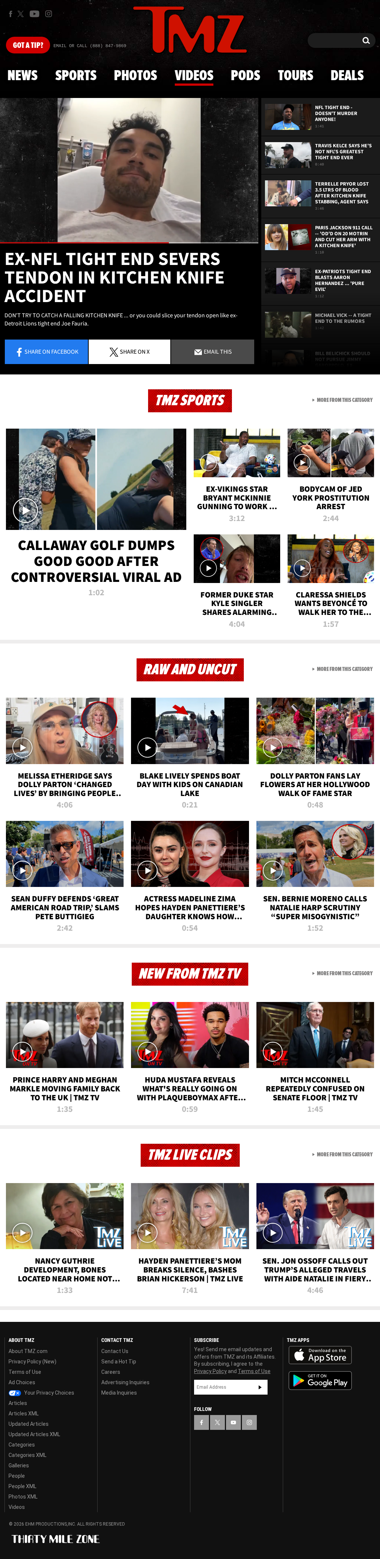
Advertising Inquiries (125, 1382)
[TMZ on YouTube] (233, 1422)
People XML (22, 1486)
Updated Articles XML (34, 1434)
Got (28, 45)
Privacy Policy (210, 1371)
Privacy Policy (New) (32, 1362)
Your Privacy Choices (48, 1393)
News (22, 76)
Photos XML (23, 1497)
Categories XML (27, 1455)
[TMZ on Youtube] (34, 13)
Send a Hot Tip (118, 1362)
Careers (110, 1372)
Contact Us (114, 1351)
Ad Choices (22, 1382)
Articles (18, 1403)
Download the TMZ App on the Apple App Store (320, 1355)
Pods (245, 76)
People (17, 1476)
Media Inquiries (119, 1393)
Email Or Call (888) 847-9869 (89, 46)
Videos (194, 76)
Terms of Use (25, 1372)
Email (217, 351)
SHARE (135, 351)
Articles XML (24, 1413)
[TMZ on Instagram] (48, 14)
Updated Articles (29, 1424)
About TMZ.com (28, 1351)
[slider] (129, 243)
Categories (22, 1445)
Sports (75, 76)
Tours (295, 76)
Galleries (19, 1465)
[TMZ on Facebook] (10, 14)
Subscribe (260, 1387)
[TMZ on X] (22, 14)
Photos (135, 76)
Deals (347, 76)
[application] (129, 170)
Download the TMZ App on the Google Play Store (320, 1380)
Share (51, 351)
